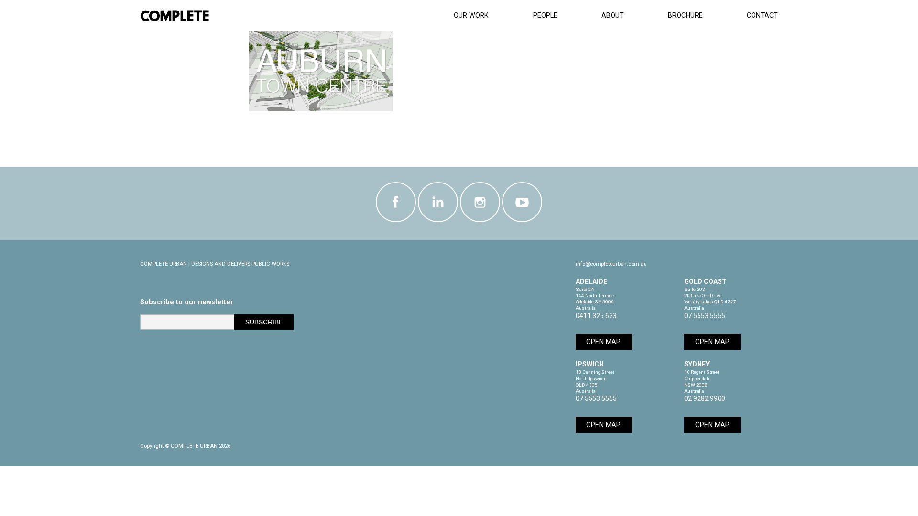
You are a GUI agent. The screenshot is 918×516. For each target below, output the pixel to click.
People (545, 15)
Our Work (471, 15)
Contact (762, 15)
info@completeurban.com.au (611, 264)
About (612, 15)
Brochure (685, 15)
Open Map (603, 342)
